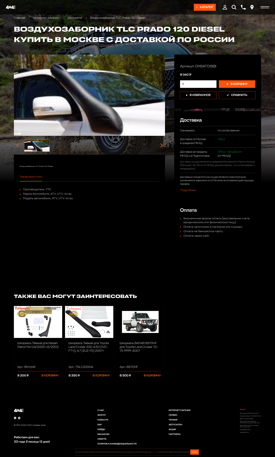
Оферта (101, 439)
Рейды (101, 430)
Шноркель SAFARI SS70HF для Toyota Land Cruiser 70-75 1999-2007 (139, 347)
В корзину (50, 375)
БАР (99, 425)
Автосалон (175, 425)
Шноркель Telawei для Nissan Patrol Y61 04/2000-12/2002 (38, 345)
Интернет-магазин (46, 17)
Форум (101, 415)
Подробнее (188, 190)
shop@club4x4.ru (244, 432)
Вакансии (103, 434)
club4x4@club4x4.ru (245, 429)
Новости (102, 420)
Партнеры (174, 434)
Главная (20, 17)
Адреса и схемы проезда (246, 418)
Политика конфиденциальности (117, 444)
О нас (100, 410)
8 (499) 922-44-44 (253, 413)
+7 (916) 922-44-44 (255, 416)
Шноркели (74, 17)
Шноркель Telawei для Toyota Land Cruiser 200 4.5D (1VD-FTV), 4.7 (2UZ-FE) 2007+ (89, 347)
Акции (172, 430)
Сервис (173, 415)
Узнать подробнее (155, 452)
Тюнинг (173, 420)
